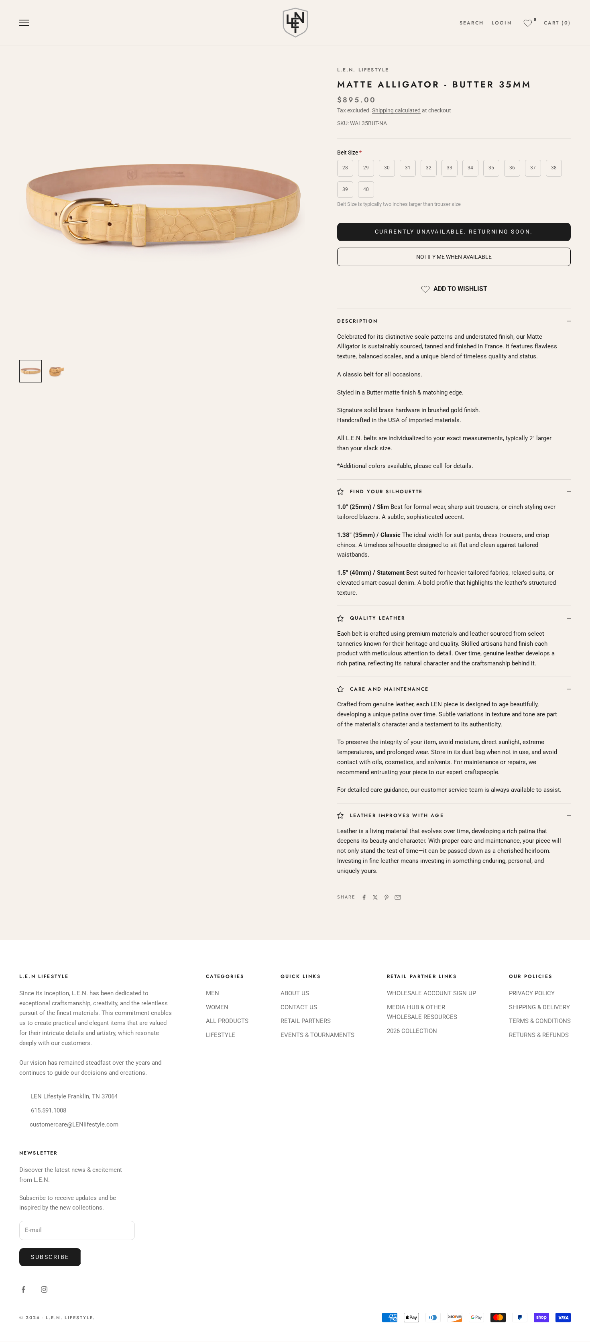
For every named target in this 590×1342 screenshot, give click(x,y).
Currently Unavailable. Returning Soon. (454, 231)
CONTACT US (299, 1007)
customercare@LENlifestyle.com (74, 1124)
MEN (212, 993)
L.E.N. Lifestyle (363, 69)
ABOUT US (295, 993)
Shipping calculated (396, 110)
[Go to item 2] (56, 371)
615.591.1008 (48, 1110)
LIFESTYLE (220, 1035)
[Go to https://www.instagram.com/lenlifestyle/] (44, 1289)
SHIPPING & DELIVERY (539, 1007)
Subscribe (50, 1257)
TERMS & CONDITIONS (540, 1021)
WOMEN (217, 1007)
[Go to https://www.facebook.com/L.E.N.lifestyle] (23, 1289)
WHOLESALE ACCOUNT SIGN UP (431, 993)
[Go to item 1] (30, 371)
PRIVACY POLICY (532, 993)
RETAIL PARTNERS (306, 1021)
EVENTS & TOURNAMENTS (317, 1035)
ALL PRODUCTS (227, 1021)
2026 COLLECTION (412, 1031)
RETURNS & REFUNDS (539, 1035)
